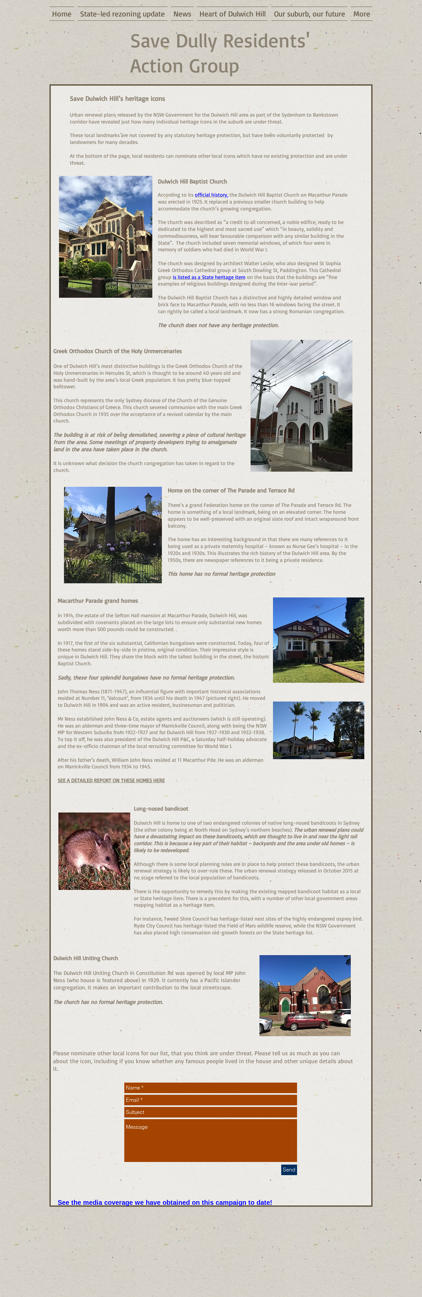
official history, (211, 194)
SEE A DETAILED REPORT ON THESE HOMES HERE (111, 780)
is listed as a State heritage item (209, 277)
